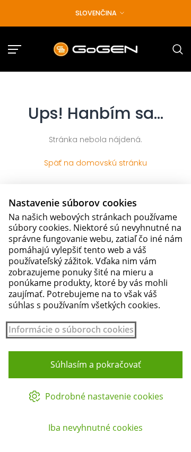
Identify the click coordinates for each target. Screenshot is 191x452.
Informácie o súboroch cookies (71, 329)
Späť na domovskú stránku (95, 163)
